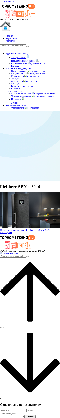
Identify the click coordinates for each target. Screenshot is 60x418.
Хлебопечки (17, 81)
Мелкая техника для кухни (18, 68)
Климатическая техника (17, 105)
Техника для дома (14, 91)
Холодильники (18, 57)
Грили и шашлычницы (22, 86)
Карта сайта (11, 38)
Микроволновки (19, 73)
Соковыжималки (19, 71)
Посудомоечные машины (23, 61)
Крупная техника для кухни (19, 53)
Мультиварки (17, 76)
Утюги (14, 103)
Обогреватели (18, 108)
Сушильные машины (21, 96)
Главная (9, 36)
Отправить (30, 417)
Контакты (10, 41)
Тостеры (15, 78)
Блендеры (16, 88)
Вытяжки (15, 66)
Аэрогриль (16, 83)
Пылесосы (16, 99)
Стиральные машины (21, 93)
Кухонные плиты (19, 63)
